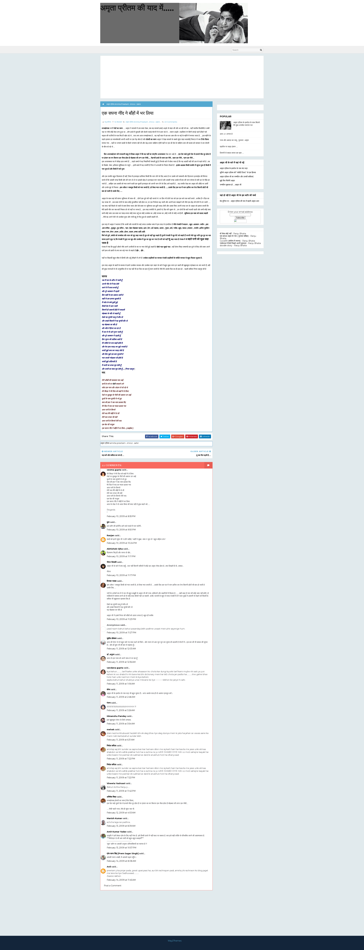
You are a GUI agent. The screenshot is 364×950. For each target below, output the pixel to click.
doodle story (226, 245)
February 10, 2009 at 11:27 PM (121, 632)
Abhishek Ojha (115, 549)
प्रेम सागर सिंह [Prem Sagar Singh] (122, 853)
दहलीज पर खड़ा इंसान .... (229, 146)
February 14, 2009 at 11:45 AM (121, 880)
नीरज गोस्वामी (111, 562)
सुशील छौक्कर (112, 638)
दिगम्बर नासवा (111, 581)
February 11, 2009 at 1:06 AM (121, 683)
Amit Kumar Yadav (116, 831)
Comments (170, 122)
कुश (108, 522)
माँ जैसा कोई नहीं (225, 233)
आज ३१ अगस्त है (226, 134)
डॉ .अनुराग (110, 654)
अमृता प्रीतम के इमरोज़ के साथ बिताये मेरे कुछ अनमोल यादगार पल (246, 124)
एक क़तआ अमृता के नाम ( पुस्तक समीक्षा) (234, 236)
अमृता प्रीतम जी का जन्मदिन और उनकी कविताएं (236, 176)
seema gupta (114, 470)
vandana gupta (115, 668)
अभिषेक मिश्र (111, 796)
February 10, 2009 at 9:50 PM (121, 529)
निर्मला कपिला (111, 745)
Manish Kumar (114, 818)
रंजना (109, 703)
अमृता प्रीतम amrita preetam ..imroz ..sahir (123, 104)
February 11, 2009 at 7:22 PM (121, 758)
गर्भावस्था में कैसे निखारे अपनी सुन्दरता (233, 243)
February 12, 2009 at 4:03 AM (121, 812)
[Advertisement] (182, 77)
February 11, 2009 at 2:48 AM (121, 697)
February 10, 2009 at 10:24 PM (122, 543)
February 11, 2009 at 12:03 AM (121, 648)
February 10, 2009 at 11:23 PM (121, 619)
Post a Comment (112, 885)
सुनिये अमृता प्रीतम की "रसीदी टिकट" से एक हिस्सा (238, 172)
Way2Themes (174, 940)
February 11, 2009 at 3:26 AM (121, 710)
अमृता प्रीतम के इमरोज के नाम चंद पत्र (234, 168)
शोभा (108, 689)
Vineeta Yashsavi (116, 783)
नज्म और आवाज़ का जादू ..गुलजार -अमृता (234, 140)
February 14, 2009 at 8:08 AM (121, 861)
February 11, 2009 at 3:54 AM (121, 723)
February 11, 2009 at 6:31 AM (121, 739)
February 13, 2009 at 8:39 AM (121, 826)
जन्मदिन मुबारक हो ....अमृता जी (230, 184)
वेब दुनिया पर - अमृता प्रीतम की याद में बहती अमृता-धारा (239, 201)
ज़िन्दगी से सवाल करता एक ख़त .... (232, 153)
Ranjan (110, 535)
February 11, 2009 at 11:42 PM (121, 791)
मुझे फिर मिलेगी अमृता (227, 180)
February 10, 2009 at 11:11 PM (121, 556)
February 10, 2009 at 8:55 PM (121, 516)
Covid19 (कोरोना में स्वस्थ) (230, 241)
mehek (110, 729)
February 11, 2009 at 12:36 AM (121, 662)
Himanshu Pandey (116, 716)
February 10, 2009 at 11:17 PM (121, 575)
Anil (109, 866)
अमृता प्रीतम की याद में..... (137, 8)
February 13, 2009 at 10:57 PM (121, 847)
